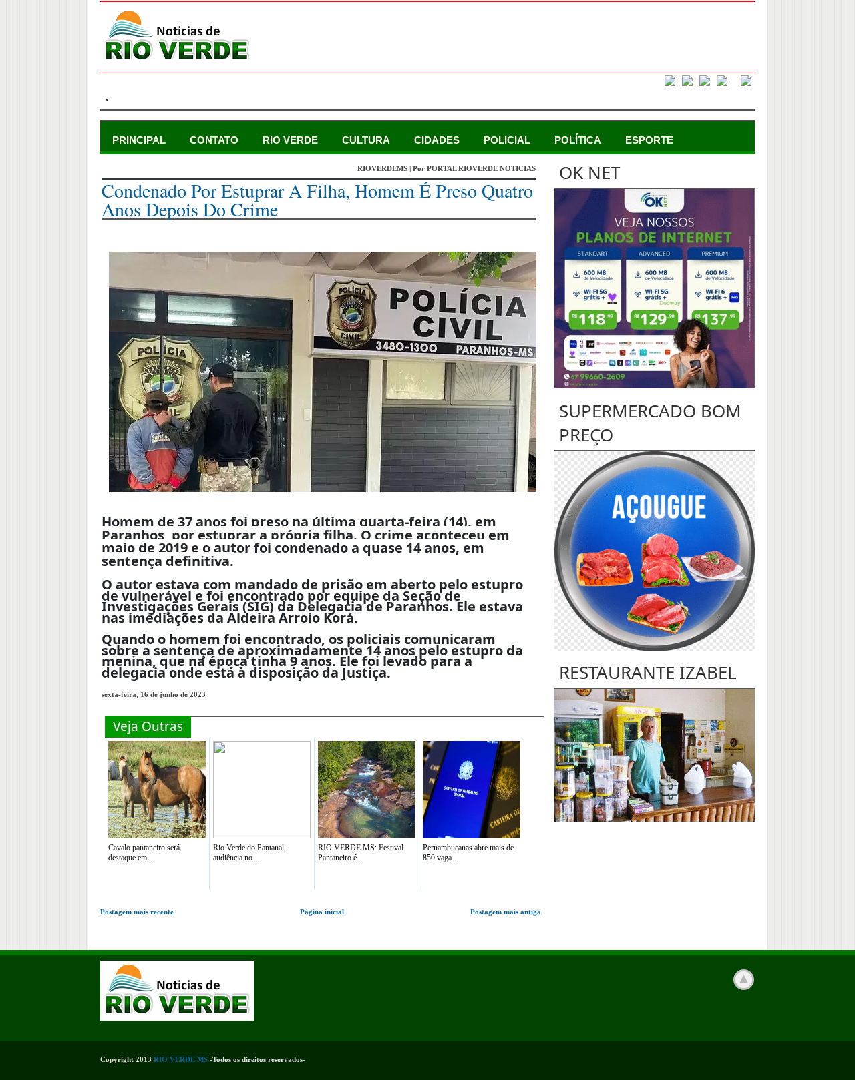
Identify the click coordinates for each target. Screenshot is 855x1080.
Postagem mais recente (137, 912)
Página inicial (322, 912)
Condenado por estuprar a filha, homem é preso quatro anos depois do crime (317, 200)
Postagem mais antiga (505, 912)
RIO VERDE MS (181, 1059)
